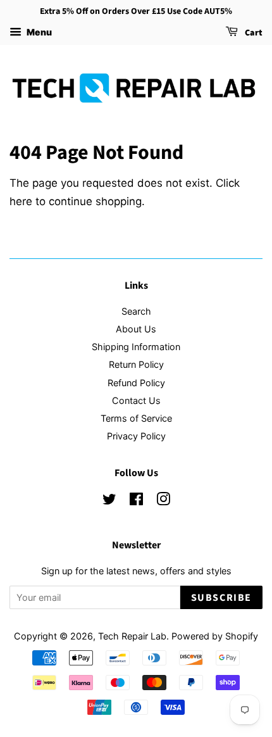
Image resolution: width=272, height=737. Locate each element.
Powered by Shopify (214, 636)
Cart (253, 33)
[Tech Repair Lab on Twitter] (109, 501)
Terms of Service (136, 418)
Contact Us (136, 400)
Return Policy (136, 364)
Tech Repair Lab (132, 636)
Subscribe (221, 598)
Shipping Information (136, 346)
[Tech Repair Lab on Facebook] (136, 501)
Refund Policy (136, 382)
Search (136, 311)
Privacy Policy (136, 436)
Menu (38, 32)
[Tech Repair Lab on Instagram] (163, 501)
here (20, 201)
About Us (136, 329)
